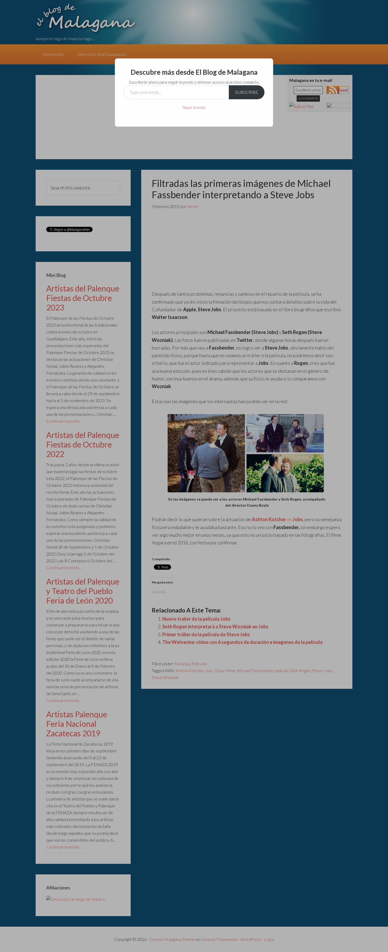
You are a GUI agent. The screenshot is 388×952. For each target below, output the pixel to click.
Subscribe (246, 92)
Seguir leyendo (194, 107)
